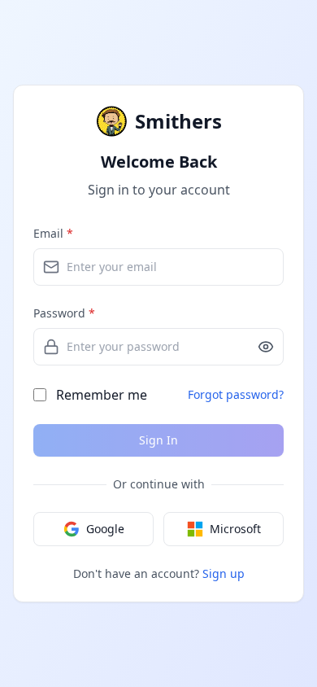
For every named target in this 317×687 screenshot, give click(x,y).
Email (53, 233)
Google (105, 528)
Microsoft (235, 528)
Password (64, 313)
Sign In (158, 440)
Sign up (223, 573)
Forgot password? (236, 394)
